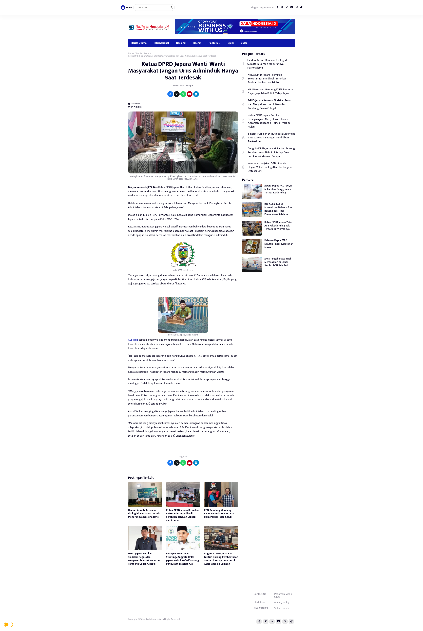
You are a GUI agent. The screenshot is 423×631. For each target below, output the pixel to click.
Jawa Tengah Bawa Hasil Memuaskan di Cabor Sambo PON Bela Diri (277, 262)
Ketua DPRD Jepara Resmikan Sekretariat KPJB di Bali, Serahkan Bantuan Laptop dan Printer (182, 515)
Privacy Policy (281, 602)
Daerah (197, 43)
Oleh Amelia (135, 107)
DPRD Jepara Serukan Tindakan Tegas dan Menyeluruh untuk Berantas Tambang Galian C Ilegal (144, 558)
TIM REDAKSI (261, 608)
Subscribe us (281, 608)
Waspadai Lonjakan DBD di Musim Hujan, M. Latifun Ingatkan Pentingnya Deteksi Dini (270, 167)
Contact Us (260, 594)
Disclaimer (259, 602)
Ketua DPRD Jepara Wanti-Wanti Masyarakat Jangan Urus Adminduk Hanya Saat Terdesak (183, 71)
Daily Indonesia (153, 619)
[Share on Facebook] (170, 94)
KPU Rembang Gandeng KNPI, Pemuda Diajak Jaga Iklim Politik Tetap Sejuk (219, 513)
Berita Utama (139, 43)
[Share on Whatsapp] (183, 94)
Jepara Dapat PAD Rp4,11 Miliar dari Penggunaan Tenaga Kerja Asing (278, 189)
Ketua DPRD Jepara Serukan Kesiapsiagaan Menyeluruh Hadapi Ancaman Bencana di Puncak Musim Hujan (269, 121)
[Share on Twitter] (177, 94)
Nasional (181, 43)
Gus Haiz (133, 340)
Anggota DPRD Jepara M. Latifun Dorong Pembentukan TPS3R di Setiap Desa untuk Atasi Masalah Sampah (221, 558)
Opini (231, 43)
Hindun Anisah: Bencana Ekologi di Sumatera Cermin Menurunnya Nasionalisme (144, 513)
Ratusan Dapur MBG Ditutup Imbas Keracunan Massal (278, 244)
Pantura (213, 43)
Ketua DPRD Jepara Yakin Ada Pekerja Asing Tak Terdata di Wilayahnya (278, 225)
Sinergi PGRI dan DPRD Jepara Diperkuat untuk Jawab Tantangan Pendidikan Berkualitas (271, 137)
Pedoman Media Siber (283, 595)
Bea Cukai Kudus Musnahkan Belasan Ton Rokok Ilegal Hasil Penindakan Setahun (278, 209)
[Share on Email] (189, 94)
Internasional (161, 43)
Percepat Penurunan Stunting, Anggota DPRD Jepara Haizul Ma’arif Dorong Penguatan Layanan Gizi (182, 558)
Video (244, 43)
